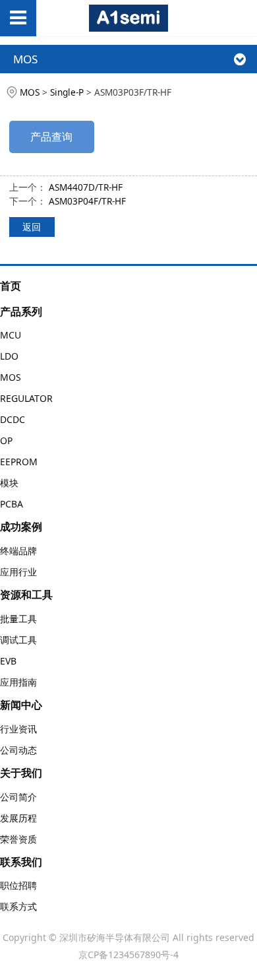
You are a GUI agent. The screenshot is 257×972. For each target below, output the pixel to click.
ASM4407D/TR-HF (86, 187)
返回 (31, 226)
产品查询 (51, 136)
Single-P (67, 92)
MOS (30, 92)
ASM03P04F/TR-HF (87, 201)
